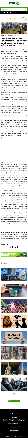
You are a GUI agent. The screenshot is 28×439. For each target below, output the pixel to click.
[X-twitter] (7, 12)
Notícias (17, 35)
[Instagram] (2, 12)
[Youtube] (10, 12)
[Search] (26, 9)
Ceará (15, 35)
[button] (26, 12)
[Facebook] (4, 12)
